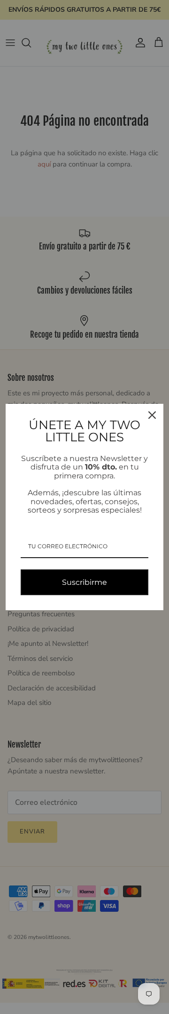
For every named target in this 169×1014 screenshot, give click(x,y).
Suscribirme (84, 582)
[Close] (152, 415)
